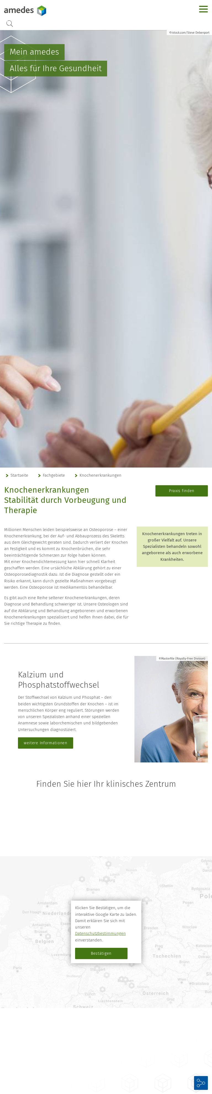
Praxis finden (181, 491)
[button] (204, 1054)
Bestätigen (101, 953)
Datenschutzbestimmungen (100, 933)
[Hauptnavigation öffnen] (203, 9)
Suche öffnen (9, 23)
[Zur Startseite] (38, 11)
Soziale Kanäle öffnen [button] (201, 1083)
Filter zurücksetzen (106, 850)
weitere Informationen (45, 743)
